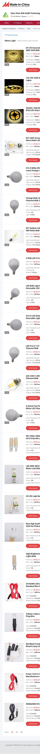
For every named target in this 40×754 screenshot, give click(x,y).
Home (6, 23)
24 (12, 732)
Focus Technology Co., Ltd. (28, 745)
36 (17, 732)
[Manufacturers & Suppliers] (16, 4)
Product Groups (12, 35)
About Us (29, 23)
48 (21, 732)
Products (18, 23)
